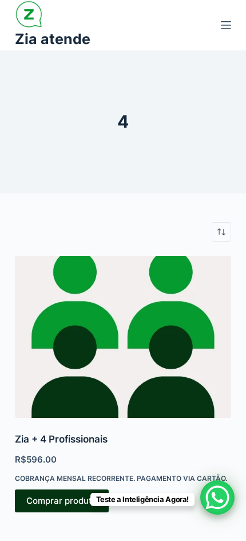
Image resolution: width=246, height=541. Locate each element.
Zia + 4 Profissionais (61, 439)
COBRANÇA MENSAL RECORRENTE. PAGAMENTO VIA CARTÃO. (121, 478)
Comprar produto (61, 500)
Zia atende (52, 39)
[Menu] (226, 25)
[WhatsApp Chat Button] (217, 497)
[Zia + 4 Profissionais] (123, 337)
